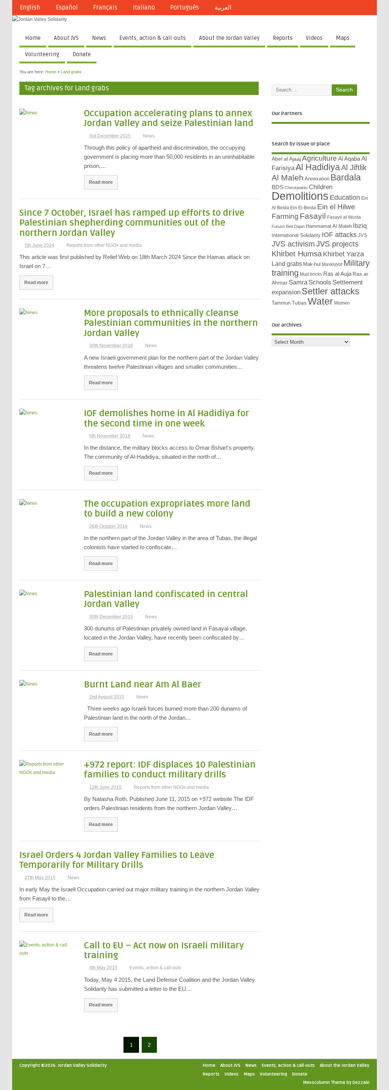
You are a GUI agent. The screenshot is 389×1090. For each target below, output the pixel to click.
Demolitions (300, 196)
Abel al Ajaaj (286, 159)
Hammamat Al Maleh (329, 226)
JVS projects (337, 244)
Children (320, 187)
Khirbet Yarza (343, 254)
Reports (283, 38)
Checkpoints (296, 187)
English (30, 7)
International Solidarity (296, 235)
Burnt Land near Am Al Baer (142, 684)
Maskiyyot (332, 264)
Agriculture (319, 158)
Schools (319, 282)
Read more (101, 182)
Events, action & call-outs (152, 38)
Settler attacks (330, 291)
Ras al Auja (337, 273)
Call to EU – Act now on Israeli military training (164, 950)
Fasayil (313, 216)
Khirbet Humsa (297, 254)
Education (345, 197)
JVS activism (293, 244)
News (99, 38)
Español (67, 7)
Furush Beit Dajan (288, 226)
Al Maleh (288, 177)
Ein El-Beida (303, 207)
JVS (362, 235)
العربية (223, 7)
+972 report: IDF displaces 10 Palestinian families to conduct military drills (170, 769)
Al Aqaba (349, 159)
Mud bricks (311, 274)
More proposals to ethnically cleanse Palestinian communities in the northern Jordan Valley (171, 323)
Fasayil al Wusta (344, 217)
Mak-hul (312, 264)
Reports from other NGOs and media (104, 245)
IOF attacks (339, 235)
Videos (314, 38)
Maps (342, 38)
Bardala (345, 177)
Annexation (317, 179)
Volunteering (42, 54)
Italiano (144, 7)
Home (33, 38)
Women (342, 303)
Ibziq (360, 225)
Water (320, 301)
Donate (82, 54)
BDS (277, 187)
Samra (298, 282)
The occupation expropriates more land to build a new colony (167, 508)
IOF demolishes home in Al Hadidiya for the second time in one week (166, 418)
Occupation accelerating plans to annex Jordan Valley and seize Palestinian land (168, 118)
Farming (285, 216)
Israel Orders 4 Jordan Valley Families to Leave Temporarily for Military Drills (116, 860)
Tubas (299, 303)
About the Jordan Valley (229, 38)
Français (105, 7)
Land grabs (287, 263)
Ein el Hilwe (336, 207)
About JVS (66, 38)
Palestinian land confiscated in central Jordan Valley (166, 599)
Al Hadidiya (318, 167)
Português (184, 7)
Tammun (281, 303)
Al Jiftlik (354, 167)
